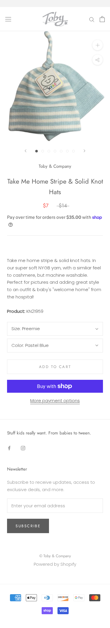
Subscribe (28, 526)
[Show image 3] (49, 151)
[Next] (84, 151)
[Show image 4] (55, 151)
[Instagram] (23, 447)
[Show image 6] (67, 151)
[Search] (91, 18)
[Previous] (25, 151)
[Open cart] (102, 19)
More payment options (55, 400)
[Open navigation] (8, 19)
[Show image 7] (73, 151)
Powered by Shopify (55, 564)
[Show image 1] (36, 151)
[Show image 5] (61, 151)
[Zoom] (97, 45)
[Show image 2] (42, 151)
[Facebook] (9, 447)
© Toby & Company (55, 556)
